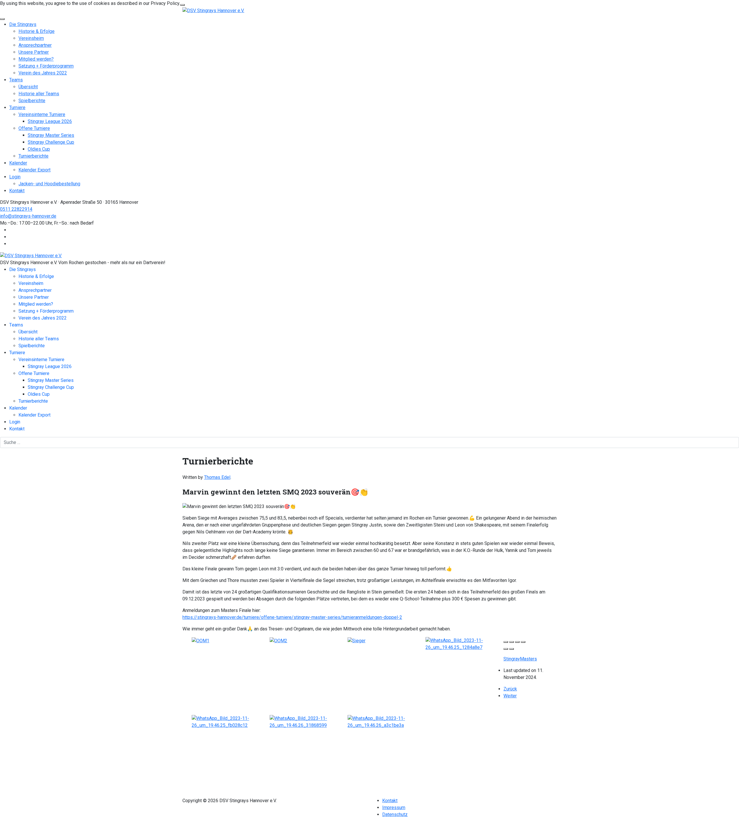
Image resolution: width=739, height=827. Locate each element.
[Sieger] (356, 640)
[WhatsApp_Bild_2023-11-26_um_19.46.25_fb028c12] (231, 721)
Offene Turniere (34, 128)
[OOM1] (200, 640)
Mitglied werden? (36, 59)
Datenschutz (395, 814)
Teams (16, 80)
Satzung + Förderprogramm (46, 66)
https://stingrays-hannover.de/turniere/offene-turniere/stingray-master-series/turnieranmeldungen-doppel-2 (292, 617)
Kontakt (17, 190)
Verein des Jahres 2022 (42, 73)
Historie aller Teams (38, 93)
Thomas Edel (217, 477)
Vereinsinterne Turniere (41, 114)
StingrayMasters (520, 659)
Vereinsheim (31, 38)
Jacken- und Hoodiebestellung (49, 183)
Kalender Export (34, 170)
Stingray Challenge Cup (51, 142)
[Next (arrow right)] (511, 649)
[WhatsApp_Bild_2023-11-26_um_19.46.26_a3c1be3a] (387, 721)
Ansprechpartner (35, 45)
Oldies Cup (39, 149)
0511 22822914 (16, 209)
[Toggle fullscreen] (517, 642)
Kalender (18, 163)
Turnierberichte (33, 156)
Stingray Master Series (51, 135)
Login (14, 177)
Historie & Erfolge (36, 31)
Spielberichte (31, 100)
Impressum (393, 807)
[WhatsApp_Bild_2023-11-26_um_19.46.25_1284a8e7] (464, 643)
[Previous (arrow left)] (505, 649)
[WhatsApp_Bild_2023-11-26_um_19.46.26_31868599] (309, 721)
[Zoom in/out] (523, 642)
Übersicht (28, 86)
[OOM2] (278, 640)
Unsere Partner (33, 52)
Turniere (17, 107)
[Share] (511, 642)
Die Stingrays (22, 24)
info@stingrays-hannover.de (28, 216)
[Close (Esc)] (505, 642)
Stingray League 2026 (50, 121)
